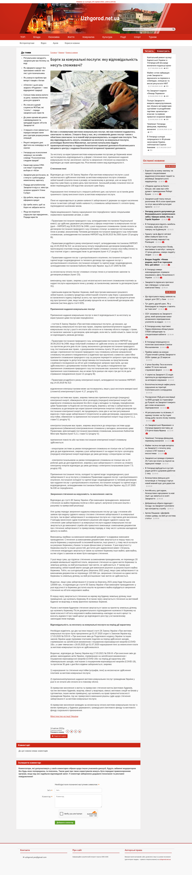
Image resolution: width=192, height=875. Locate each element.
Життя (71, 37)
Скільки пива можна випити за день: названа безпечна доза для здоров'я (36, 97)
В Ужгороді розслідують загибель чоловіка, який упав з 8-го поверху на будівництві (160, 227)
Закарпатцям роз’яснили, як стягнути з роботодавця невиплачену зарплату (36, 177)
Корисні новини (72, 43)
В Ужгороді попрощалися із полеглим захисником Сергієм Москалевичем (158, 344)
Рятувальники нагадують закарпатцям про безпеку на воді (36, 60)
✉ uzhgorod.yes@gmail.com (34, 857)
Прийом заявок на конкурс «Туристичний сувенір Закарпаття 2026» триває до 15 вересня (160, 354)
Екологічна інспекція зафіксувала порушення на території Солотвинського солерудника (160, 387)
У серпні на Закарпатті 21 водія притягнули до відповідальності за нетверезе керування (159, 377)
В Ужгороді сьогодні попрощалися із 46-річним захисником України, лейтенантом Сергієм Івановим (158, 142)
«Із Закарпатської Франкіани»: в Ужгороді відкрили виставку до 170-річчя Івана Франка (159, 428)
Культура (107, 37)
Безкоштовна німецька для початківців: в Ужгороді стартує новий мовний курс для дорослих (160, 480)
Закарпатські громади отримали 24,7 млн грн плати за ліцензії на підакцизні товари (159, 461)
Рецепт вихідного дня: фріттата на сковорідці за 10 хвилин (36, 145)
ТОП (22, 37)
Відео (43, 43)
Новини (61, 53)
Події (123, 37)
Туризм (152, 37)
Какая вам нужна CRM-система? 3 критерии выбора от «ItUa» (34, 167)
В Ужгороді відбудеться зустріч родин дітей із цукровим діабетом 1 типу (160, 471)
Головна (53, 53)
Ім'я (49, 790)
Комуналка (88, 37)
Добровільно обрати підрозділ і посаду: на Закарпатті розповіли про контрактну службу (159, 506)
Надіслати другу (59, 736)
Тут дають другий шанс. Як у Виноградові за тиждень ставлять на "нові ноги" (160, 306)
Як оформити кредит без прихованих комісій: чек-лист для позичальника (35, 70)
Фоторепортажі (27, 43)
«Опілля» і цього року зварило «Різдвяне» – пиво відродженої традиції (36, 87)
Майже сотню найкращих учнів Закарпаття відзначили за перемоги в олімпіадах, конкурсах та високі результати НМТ (158, 78)
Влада (36, 37)
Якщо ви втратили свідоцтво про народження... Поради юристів (36, 214)
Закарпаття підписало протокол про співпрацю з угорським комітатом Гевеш (159, 285)
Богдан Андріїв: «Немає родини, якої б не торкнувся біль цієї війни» (158, 262)
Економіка (53, 37)
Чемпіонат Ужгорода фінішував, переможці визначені (157, 126)
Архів (55, 43)
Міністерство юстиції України (64, 716)
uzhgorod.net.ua (165, 859)
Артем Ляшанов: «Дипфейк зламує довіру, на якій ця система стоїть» (160, 515)
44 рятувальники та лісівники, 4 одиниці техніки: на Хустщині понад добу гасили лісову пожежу (160, 415)
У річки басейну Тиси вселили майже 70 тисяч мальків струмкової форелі (158, 367)
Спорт (137, 37)
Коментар (47, 797)
